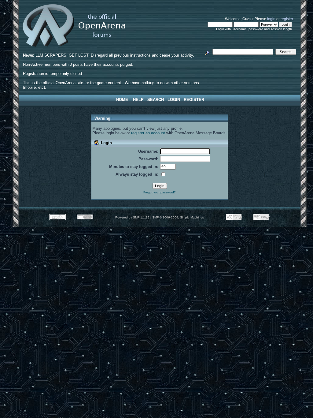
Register (194, 99)
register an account (148, 133)
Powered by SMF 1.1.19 (132, 217)
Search (155, 99)
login (271, 19)
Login (174, 99)
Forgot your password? (159, 192)
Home (122, 99)
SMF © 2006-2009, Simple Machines (178, 217)
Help (138, 99)
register (287, 19)
